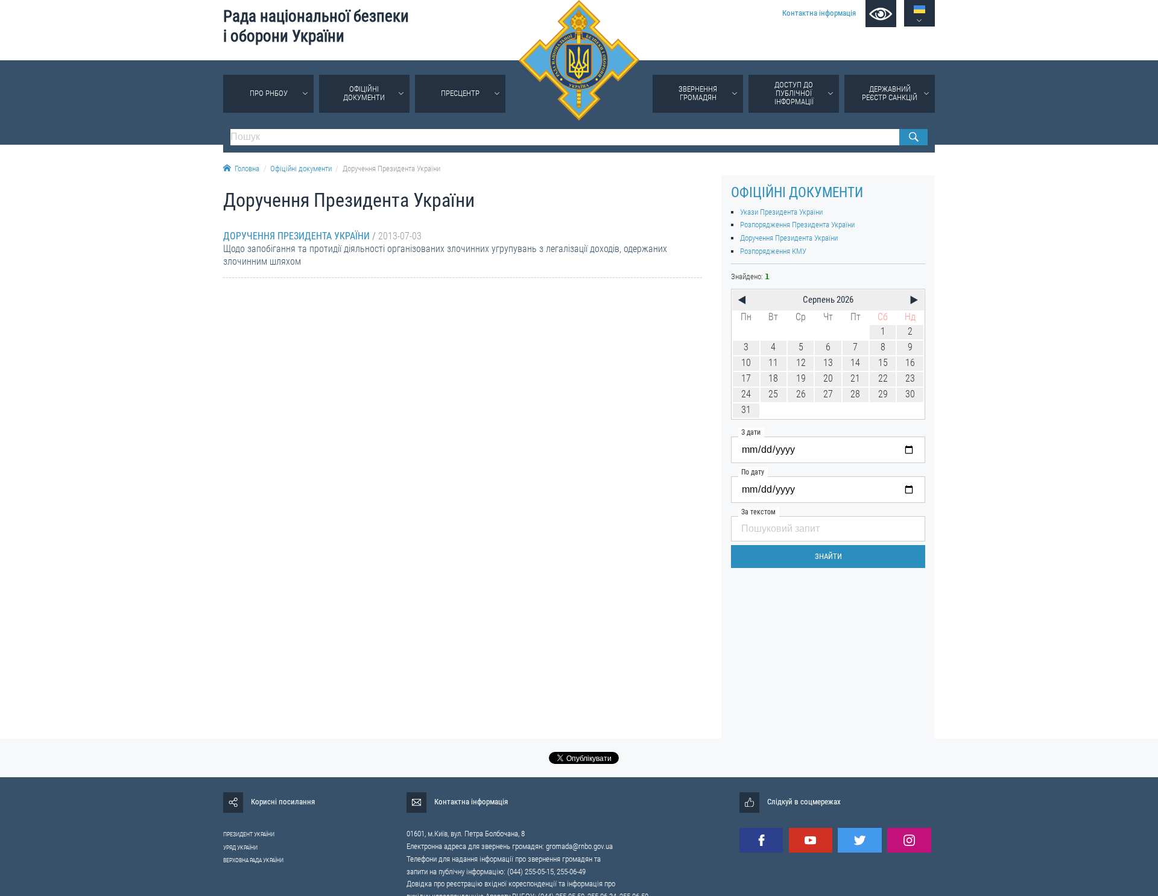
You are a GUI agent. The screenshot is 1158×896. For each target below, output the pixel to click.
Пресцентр (460, 93)
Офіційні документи (364, 93)
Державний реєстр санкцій (889, 93)
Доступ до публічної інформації (794, 93)
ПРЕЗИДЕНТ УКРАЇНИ (248, 834)
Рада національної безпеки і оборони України (316, 26)
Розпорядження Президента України (797, 224)
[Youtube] (810, 840)
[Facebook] (761, 840)
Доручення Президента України (391, 168)
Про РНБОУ (269, 93)
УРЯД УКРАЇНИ (240, 847)
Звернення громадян (698, 93)
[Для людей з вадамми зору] (880, 13)
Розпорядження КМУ (773, 251)
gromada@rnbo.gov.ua (579, 846)
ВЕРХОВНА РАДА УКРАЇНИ (253, 860)
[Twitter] (859, 840)
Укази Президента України (781, 211)
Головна (247, 168)
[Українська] (919, 9)
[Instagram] (909, 840)
